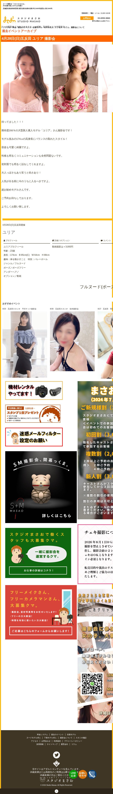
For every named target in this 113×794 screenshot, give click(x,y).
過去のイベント (57, 734)
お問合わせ (46, 741)
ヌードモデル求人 (33, 738)
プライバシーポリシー (73, 741)
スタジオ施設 (81, 738)
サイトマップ (52, 744)
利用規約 (57, 741)
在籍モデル (71, 734)
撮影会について (66, 738)
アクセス (35, 741)
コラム (74, 744)
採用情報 (40, 744)
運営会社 (65, 744)
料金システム (42, 734)
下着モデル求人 (50, 738)
